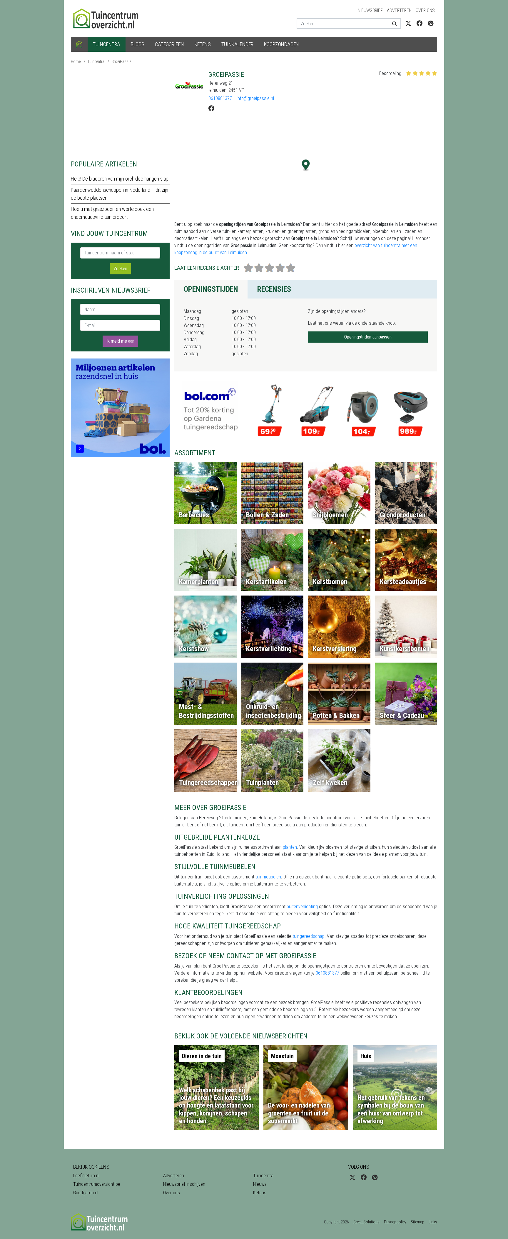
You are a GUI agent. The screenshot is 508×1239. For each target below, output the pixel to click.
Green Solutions (366, 1222)
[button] (306, 165)
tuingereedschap (309, 936)
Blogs (137, 44)
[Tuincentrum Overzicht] (108, 18)
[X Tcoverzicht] (408, 23)
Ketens (203, 44)
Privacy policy (395, 1222)
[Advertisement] (120, 112)
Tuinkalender (237, 44)
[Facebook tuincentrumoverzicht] (419, 23)
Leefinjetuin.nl (86, 1175)
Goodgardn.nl (85, 1192)
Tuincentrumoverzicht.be (96, 1184)
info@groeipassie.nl (255, 98)
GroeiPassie (121, 61)
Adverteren (399, 10)
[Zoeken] (392, 23)
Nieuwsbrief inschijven (184, 1184)
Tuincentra (106, 44)
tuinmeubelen (268, 877)
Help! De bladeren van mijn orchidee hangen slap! (120, 179)
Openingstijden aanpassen (368, 337)
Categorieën (169, 44)
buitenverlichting (302, 906)
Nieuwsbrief (370, 10)
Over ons (425, 10)
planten (290, 847)
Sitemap (417, 1222)
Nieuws (260, 1184)
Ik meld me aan (120, 341)
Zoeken (120, 268)
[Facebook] (211, 108)
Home (76, 61)
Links (433, 1222)
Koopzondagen (281, 44)
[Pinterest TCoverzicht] (430, 23)
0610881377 (220, 98)
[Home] (79, 44)
